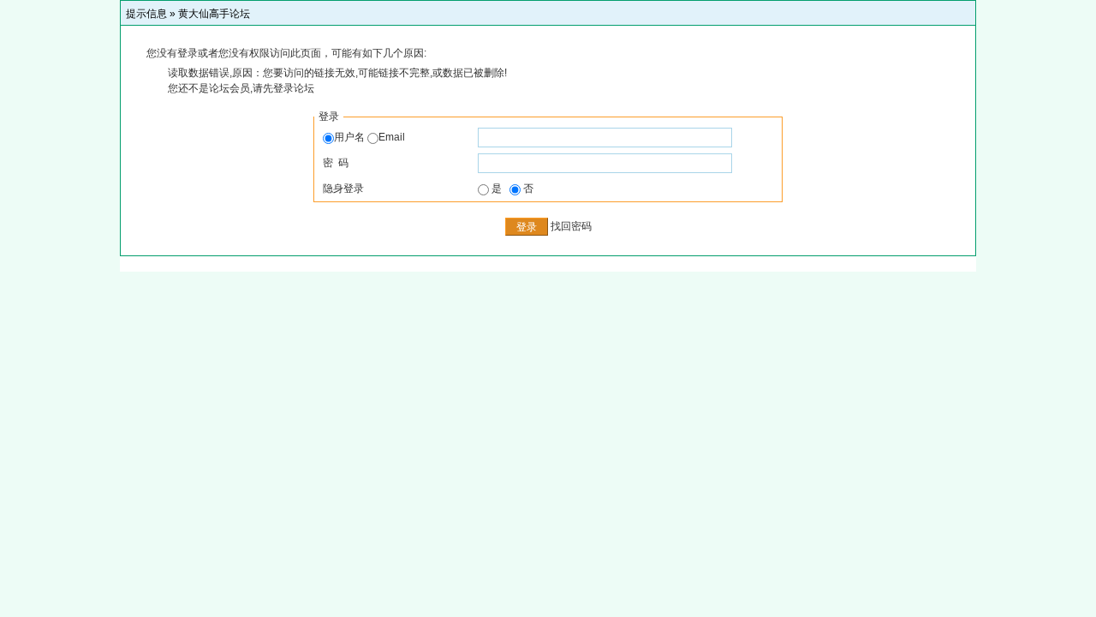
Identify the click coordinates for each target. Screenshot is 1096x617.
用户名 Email (369, 137)
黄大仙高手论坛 (214, 14)
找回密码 (571, 226)
